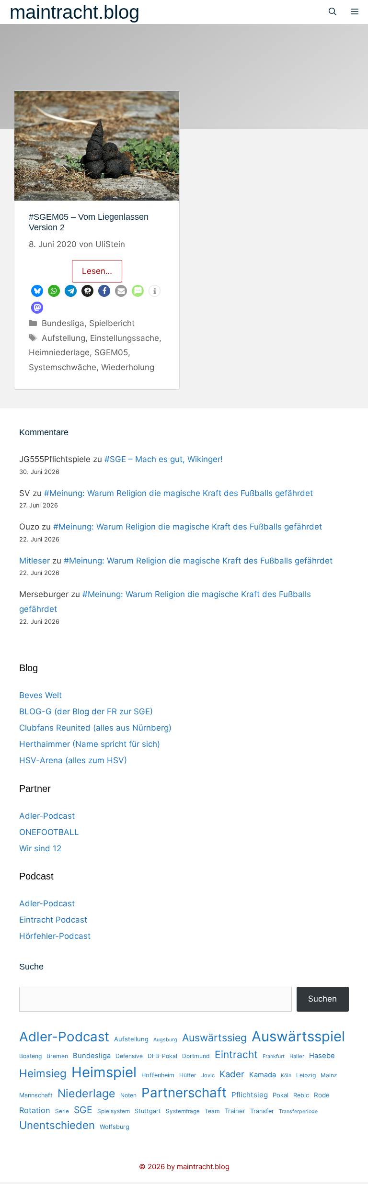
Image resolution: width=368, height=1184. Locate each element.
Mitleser (34, 560)
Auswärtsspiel (298, 1036)
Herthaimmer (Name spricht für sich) (89, 744)
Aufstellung (63, 338)
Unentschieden (57, 1124)
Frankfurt (274, 1056)
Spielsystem (113, 1111)
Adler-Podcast (47, 816)
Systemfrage (183, 1111)
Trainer (235, 1111)
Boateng (30, 1056)
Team (212, 1111)
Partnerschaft (184, 1092)
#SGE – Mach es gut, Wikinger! (163, 459)
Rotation (34, 1110)
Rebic (301, 1095)
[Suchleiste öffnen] (333, 12)
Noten (128, 1095)
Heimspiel (104, 1072)
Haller (296, 1056)
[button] (37, 291)
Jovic (208, 1075)
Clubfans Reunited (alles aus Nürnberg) (95, 728)
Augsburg (165, 1040)
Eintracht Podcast (53, 920)
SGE (83, 1110)
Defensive (129, 1056)
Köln (286, 1075)
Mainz (329, 1075)
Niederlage (86, 1093)
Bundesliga (63, 323)
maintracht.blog (74, 12)
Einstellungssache (124, 338)
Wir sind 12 (40, 848)
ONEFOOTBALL (49, 832)
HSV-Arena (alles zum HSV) (73, 760)
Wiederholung (127, 367)
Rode (322, 1095)
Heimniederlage (59, 352)
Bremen (57, 1056)
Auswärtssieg (214, 1037)
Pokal (280, 1095)
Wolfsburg (114, 1126)
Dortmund (196, 1056)
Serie (62, 1111)
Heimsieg (43, 1073)
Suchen (322, 999)
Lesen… (97, 271)
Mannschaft (36, 1095)
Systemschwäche (62, 367)
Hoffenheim (157, 1075)
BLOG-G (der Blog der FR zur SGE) (86, 711)
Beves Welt (40, 695)
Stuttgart (148, 1111)
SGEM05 (111, 352)
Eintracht (236, 1054)
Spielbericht (112, 323)
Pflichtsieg (249, 1094)
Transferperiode (298, 1111)
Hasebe (322, 1055)
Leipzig (306, 1075)
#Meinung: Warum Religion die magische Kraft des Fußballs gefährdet (178, 493)
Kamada (262, 1075)
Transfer (262, 1111)
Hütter (187, 1075)
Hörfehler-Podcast (55, 936)
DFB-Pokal (162, 1056)
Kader (231, 1074)
